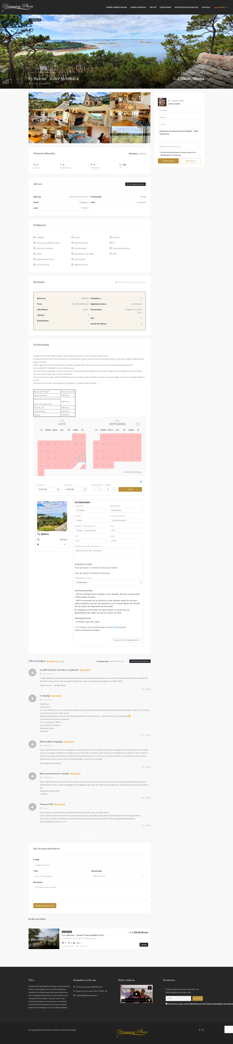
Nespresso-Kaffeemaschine (48, 243)
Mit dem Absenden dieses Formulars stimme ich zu (178, 153)
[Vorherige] (86, 836)
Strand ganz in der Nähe (84, 254)
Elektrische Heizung (44, 248)
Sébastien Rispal (69, 946)
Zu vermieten (66, 932)
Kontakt (206, 7)
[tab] (203, 23)
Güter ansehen (174, 103)
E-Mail (36, 859)
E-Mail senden (168, 161)
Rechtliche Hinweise (68, 1030)
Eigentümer (165, 7)
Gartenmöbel (80, 259)
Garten (77, 237)
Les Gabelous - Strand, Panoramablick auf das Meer (86, 935)
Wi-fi (114, 254)
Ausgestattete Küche (45, 259)
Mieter (153, 7)
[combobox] (118, 661)
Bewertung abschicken (44, 905)
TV (113, 243)
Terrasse (116, 237)
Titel (35, 871)
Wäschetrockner (81, 264)
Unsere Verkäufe (138, 7)
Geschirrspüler (80, 248)
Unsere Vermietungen (116, 7)
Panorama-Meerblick (121, 248)
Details (144, 944)
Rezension (38, 882)
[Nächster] (92, 836)
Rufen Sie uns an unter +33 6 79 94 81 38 (91, 991)
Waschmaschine (81, 243)
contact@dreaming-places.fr (87, 995)
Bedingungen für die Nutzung (171, 155)
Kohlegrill (40, 237)
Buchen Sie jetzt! (195, 72)
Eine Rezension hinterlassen (140, 661)
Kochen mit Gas (42, 264)
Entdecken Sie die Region (186, 7)
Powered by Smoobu (132, 472)
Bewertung (96, 871)
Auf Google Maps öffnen (136, 184)
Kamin (39, 254)
